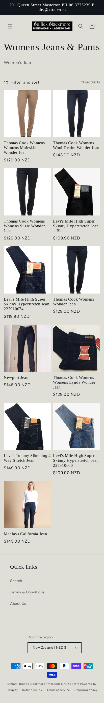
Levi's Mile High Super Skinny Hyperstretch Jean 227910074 (26, 304)
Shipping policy (86, 690)
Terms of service (58, 690)
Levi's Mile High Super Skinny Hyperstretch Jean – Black (76, 226)
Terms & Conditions (27, 592)
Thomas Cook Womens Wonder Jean (73, 301)
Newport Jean (16, 377)
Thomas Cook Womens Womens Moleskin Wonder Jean (24, 148)
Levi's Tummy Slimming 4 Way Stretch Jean (27, 458)
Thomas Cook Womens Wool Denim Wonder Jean (76, 145)
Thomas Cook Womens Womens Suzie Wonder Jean (24, 226)
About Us (18, 603)
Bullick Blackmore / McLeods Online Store (49, 684)
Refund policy (32, 690)
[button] (10, 26)
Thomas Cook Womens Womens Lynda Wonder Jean (74, 382)
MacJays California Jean (25, 534)
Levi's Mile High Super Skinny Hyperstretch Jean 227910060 (76, 460)
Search (16, 580)
